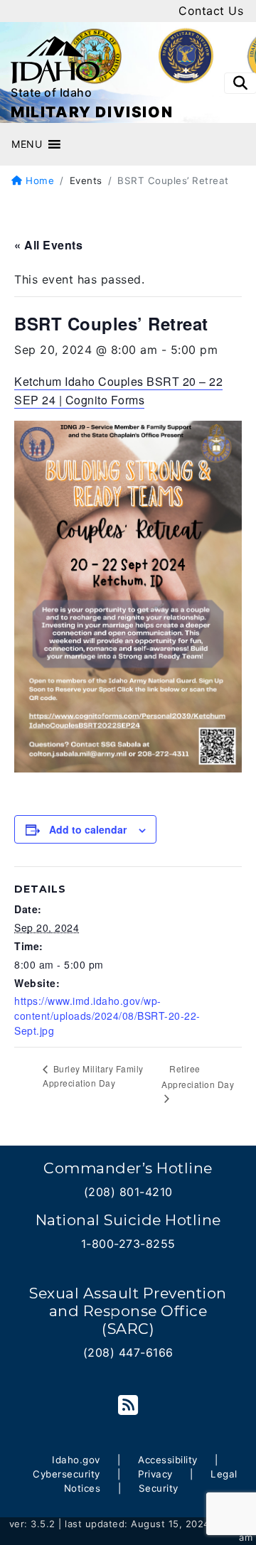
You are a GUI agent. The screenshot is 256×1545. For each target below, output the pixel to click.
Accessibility (168, 1459)
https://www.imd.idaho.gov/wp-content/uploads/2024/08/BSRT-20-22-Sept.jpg (107, 1016)
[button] (26, 144)
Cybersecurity (66, 1474)
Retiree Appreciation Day (197, 1076)
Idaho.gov (76, 1459)
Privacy (155, 1474)
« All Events (48, 245)
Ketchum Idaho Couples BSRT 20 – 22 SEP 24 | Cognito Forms (118, 390)
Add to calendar (88, 829)
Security (158, 1488)
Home (38, 180)
